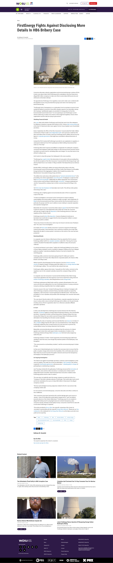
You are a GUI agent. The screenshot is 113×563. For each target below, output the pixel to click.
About (62, 539)
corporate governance (44, 136)
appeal (64, 207)
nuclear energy (70, 417)
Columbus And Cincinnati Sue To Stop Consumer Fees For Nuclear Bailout (76, 482)
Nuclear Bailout (60, 417)
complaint (38, 322)
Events (81, 13)
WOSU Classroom (56, 13)
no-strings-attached (71, 264)
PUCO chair (38, 188)
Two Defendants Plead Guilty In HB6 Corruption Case (32, 481)
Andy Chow (19, 483)
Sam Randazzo (45, 188)
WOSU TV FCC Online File (83, 545)
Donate (94, 3)
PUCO (65, 420)
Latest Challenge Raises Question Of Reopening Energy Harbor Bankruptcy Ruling (75, 522)
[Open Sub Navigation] (78, 3)
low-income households (42, 179)
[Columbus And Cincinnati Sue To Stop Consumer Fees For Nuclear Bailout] (76, 467)
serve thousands (57, 177)
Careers (62, 545)
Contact (62, 548)
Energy (71, 420)
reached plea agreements (46, 364)
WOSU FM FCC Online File (83, 539)
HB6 (53, 417)
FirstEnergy (46, 417)
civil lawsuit (41, 312)
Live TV (85, 3)
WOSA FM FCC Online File (83, 542)
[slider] (23, 9)
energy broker (67, 279)
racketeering (40, 423)
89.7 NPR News (19, 13)
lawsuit (69, 321)
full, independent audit (55, 132)
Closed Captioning (65, 551)
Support (66, 13)
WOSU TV (28, 13)
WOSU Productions (48, 554)
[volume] (21, 9)
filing (35, 201)
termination (73, 369)
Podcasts (46, 13)
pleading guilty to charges (70, 364)
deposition (53, 211)
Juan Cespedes (67, 362)
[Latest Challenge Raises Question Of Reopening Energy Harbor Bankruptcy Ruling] (76, 508)
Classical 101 (37, 13)
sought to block (46, 159)
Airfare (88, 13)
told (50, 188)
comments (61, 181)
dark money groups (72, 124)
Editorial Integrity (64, 542)
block (46, 216)
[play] (18, 9)
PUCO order (44, 227)
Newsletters (74, 13)
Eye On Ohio (37, 439)
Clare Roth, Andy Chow (61, 484)
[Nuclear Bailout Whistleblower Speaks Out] (36, 508)
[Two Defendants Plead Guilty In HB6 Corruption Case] (36, 467)
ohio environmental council (43, 420)
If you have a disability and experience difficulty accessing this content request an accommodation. (86, 549)
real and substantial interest (68, 176)
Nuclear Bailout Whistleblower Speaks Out (29, 521)
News (18, 20)
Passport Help (64, 554)
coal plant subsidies (54, 241)
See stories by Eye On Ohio (41, 443)
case (37, 122)
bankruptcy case (57, 333)
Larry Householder (56, 420)
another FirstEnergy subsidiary (41, 279)
